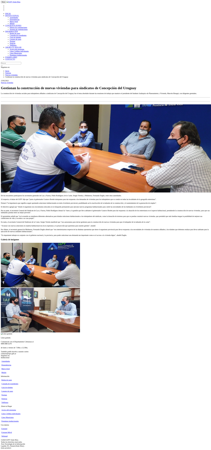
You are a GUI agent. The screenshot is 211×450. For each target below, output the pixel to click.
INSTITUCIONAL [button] (12, 16)
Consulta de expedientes (18, 35)
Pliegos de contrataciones (18, 27)
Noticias (12, 43)
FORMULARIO (11, 57)
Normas (12, 41)
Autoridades (14, 17)
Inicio (7, 71)
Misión (12, 23)
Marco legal (14, 21)
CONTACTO (10, 59)
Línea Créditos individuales (19, 51)
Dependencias (14, 19)
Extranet (4, 429)
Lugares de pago (15, 39)
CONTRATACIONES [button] (13, 25)
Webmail (4, 436)
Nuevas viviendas (11, 75)
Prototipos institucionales (18, 55)
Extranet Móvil (6, 432)
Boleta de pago (15, 33)
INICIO (8, 14)
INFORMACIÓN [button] (11, 31)
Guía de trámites (15, 37)
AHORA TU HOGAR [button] (13, 47)
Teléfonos (13, 45)
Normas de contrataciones (19, 29)
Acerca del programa (17, 49)
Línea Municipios (16, 53)
